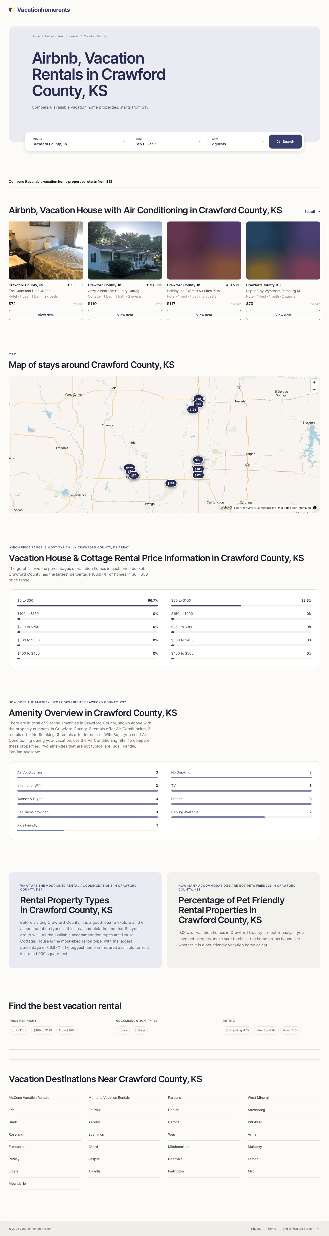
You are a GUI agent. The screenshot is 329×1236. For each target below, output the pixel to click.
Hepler (173, 1110)
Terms (272, 1228)
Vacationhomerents (43, 10)
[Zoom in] (314, 382)
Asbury (94, 1122)
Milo (251, 1171)
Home (36, 36)
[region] (164, 444)
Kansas (74, 36)
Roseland (16, 1134)
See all (312, 211)
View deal (46, 315)
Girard (93, 1147)
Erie (11, 1110)
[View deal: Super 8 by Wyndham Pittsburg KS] (283, 250)
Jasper (93, 1159)
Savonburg (256, 1110)
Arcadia (94, 1171)
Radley (14, 1159)
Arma (252, 1134)
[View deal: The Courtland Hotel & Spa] (46, 250)
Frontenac (17, 1147)
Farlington (176, 1171)
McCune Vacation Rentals (29, 1097)
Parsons (174, 1097)
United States (54, 36)
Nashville (175, 1159)
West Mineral (258, 1097)
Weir (171, 1134)
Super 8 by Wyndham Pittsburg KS (273, 291)
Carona (173, 1122)
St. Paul (94, 1110)
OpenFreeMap (243, 508)
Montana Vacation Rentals (109, 1097)
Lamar (253, 1159)
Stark (13, 1122)
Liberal (14, 1171)
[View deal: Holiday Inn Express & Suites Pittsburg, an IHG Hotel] (204, 250)
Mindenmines (178, 1147)
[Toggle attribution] (315, 508)
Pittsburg (255, 1122)
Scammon (96, 1134)
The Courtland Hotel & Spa (30, 291)
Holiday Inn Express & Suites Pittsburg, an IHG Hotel (208, 291)
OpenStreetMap (300, 508)
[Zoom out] (314, 389)
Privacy (256, 1228)
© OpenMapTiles (265, 508)
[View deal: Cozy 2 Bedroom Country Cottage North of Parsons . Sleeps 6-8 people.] (125, 250)
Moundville (17, 1183)
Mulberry (255, 1147)
